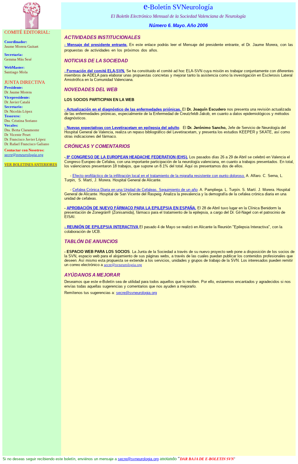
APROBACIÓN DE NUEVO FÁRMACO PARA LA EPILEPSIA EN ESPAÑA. (131, 208)
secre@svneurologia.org (123, 265)
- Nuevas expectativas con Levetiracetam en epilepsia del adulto (121, 127)
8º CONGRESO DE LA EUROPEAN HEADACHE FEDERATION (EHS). (127, 157)
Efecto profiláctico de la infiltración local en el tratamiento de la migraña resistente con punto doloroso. (158, 175)
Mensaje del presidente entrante (97, 44)
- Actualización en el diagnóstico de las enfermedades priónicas (122, 109)
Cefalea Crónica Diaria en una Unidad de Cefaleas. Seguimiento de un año (135, 189)
